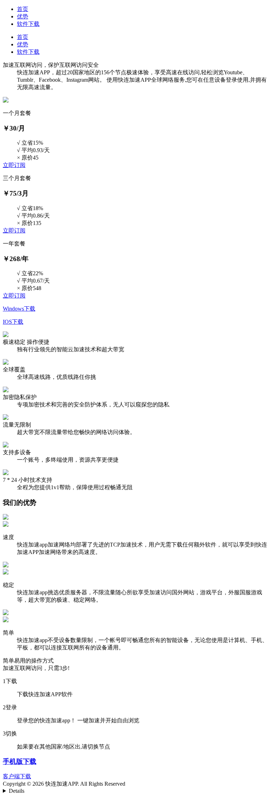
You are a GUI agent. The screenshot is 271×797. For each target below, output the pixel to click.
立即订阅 (14, 165)
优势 (22, 16)
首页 (22, 9)
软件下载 (28, 24)
